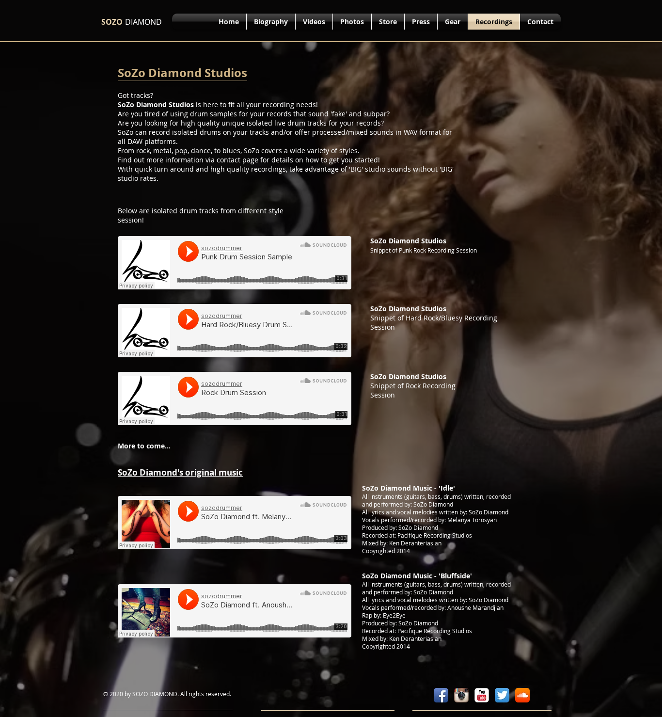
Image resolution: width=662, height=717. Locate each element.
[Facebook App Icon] (441, 695)
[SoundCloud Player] (234, 262)
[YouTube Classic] (481, 695)
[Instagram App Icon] (461, 695)
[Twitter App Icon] (502, 695)
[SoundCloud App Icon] (522, 695)
